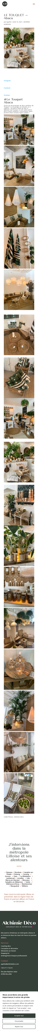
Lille (29, 878)
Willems (25, 886)
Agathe (8, 22)
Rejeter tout (19, 1027)
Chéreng (17, 874)
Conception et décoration (9, 948)
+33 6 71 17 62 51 (7, 968)
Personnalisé (19, 1021)
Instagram (7, 81)
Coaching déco (6, 946)
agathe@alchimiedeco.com (10, 964)
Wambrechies (27, 884)
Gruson (8, 876)
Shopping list (5, 953)
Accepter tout (19, 1016)
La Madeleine (26, 876)
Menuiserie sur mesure (8, 951)
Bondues (17, 872)
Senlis (28, 882)
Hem (16, 876)
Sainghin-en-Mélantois (15, 882)
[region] (19, 1011)
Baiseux (9, 872)
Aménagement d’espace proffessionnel (14, 956)
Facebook (7, 88)
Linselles (21, 878)
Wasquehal (15, 886)
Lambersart (10, 878)
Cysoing (26, 874)
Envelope (7, 95)
